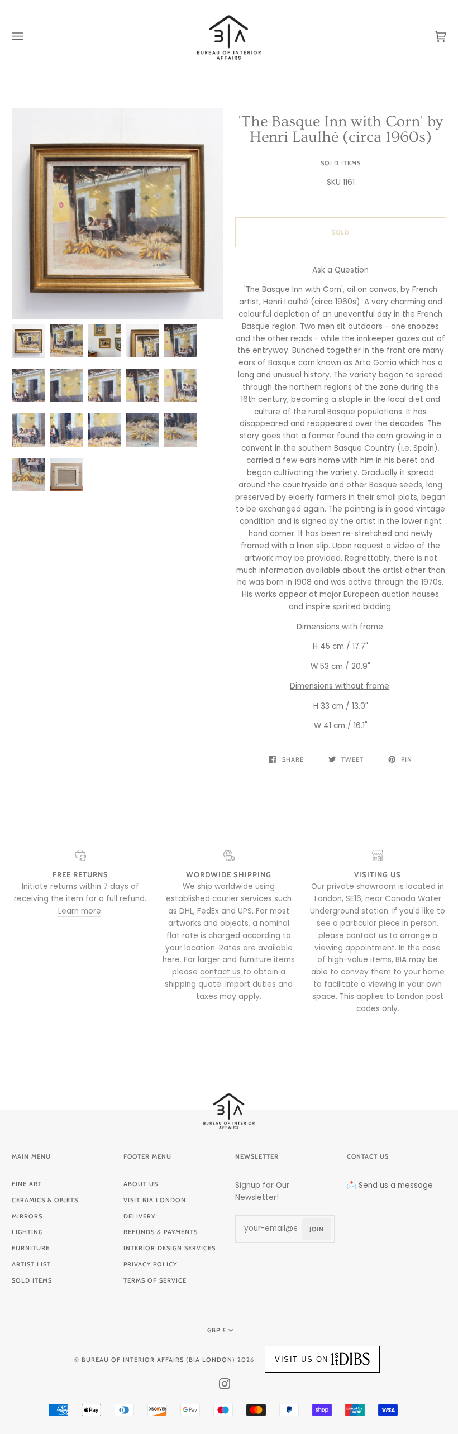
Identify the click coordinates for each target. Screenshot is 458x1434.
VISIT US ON (301, 1359)
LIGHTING (27, 1232)
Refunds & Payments (160, 1232)
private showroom (361, 886)
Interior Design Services (169, 1248)
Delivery (139, 1216)
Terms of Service (155, 1280)
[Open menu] (28, 36)
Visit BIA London (154, 1200)
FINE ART (27, 1184)
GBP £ (216, 1330)
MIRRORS (27, 1216)
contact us (220, 972)
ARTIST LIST (31, 1264)
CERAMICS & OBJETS (45, 1200)
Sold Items (341, 163)
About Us (140, 1184)
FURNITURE (31, 1248)
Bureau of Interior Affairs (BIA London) (158, 1360)
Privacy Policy (150, 1264)
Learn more (79, 911)
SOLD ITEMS (32, 1280)
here (171, 959)
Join (316, 1229)
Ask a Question (340, 270)
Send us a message (396, 1185)
